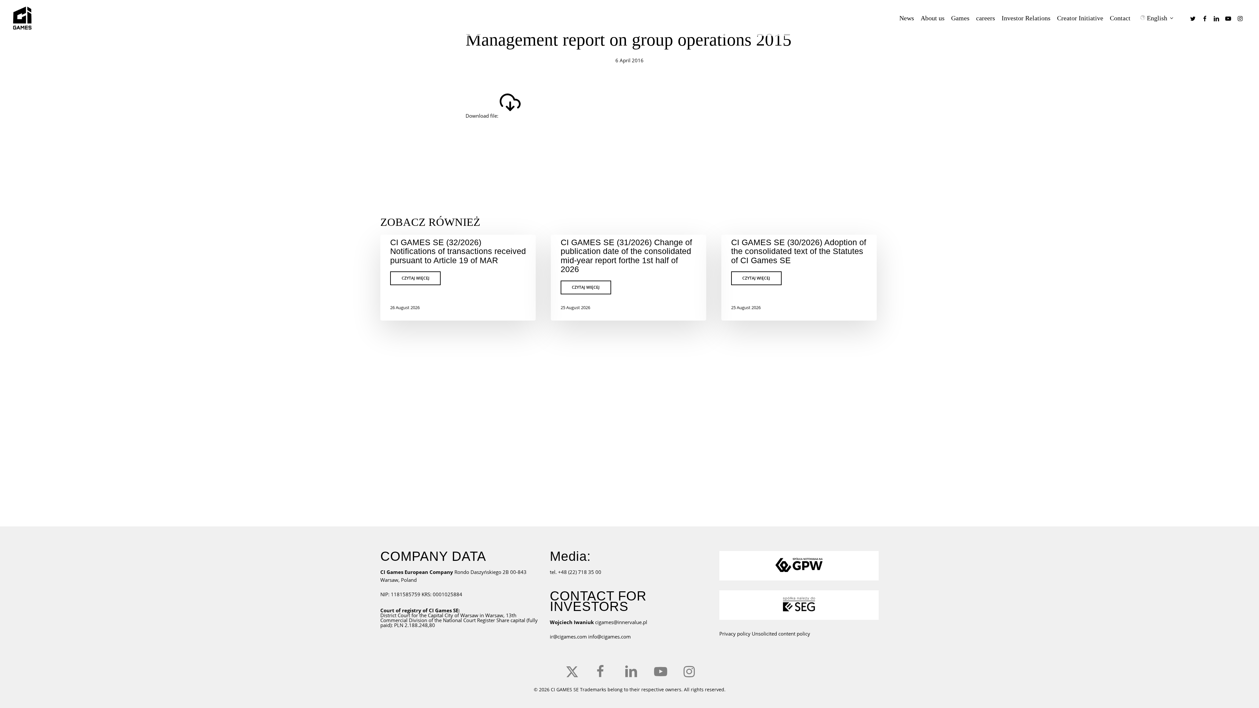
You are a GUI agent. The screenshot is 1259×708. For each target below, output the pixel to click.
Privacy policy (734, 633)
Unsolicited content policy (781, 633)
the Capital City (436, 615)
